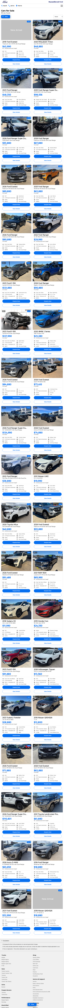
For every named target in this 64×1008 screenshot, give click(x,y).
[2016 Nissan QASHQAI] (48, 706)
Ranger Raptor (5, 959)
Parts (34, 987)
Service (34, 981)
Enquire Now (16, 60)
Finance (35, 972)
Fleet (34, 970)
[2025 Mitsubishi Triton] (48, 30)
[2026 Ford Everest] (16, 175)
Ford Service (36, 985)
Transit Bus (4, 979)
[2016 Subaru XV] (16, 609)
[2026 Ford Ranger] (48, 126)
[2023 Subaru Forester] (16, 706)
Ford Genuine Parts (38, 989)
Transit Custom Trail (7, 973)
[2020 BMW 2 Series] (48, 320)
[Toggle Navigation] (62, 6)
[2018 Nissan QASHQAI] (48, 899)
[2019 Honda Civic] (48, 609)
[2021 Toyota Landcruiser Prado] (48, 802)
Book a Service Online (38, 983)
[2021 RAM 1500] (48, 561)
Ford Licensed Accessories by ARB (41, 991)
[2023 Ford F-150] (16, 271)
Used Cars (35, 967)
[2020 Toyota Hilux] (16, 513)
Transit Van (4, 977)
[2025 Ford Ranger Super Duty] (48, 78)
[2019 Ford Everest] (16, 30)
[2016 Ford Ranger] (48, 850)
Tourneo (4, 975)
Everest (3, 987)
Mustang (4, 1002)
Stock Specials (36, 961)
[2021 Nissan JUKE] (48, 464)
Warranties (35, 996)
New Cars (35, 963)
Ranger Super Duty (6, 963)
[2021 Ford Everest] (16, 899)
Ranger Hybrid (5, 961)
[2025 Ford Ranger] (48, 175)
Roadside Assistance (38, 998)
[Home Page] (5, 2)
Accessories (36, 994)
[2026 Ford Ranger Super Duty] (16, 126)
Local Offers (36, 959)
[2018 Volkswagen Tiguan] (48, 657)
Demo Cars (35, 965)
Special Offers (36, 957)
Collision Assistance (38, 1000)
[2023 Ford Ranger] (16, 78)
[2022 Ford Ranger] (48, 223)
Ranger (3, 957)
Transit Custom (5, 971)
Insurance (35, 976)
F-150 (3, 965)
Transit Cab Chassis (6, 981)
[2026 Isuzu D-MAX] (16, 850)
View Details (16, 64)
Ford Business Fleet (38, 974)
